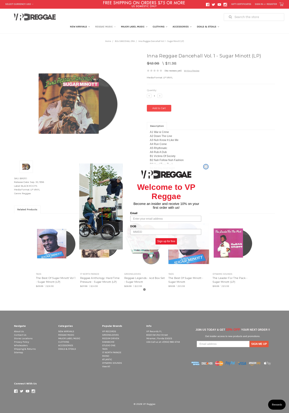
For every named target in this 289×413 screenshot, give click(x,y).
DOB (133, 226)
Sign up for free (166, 241)
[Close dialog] (205, 166)
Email (133, 213)
